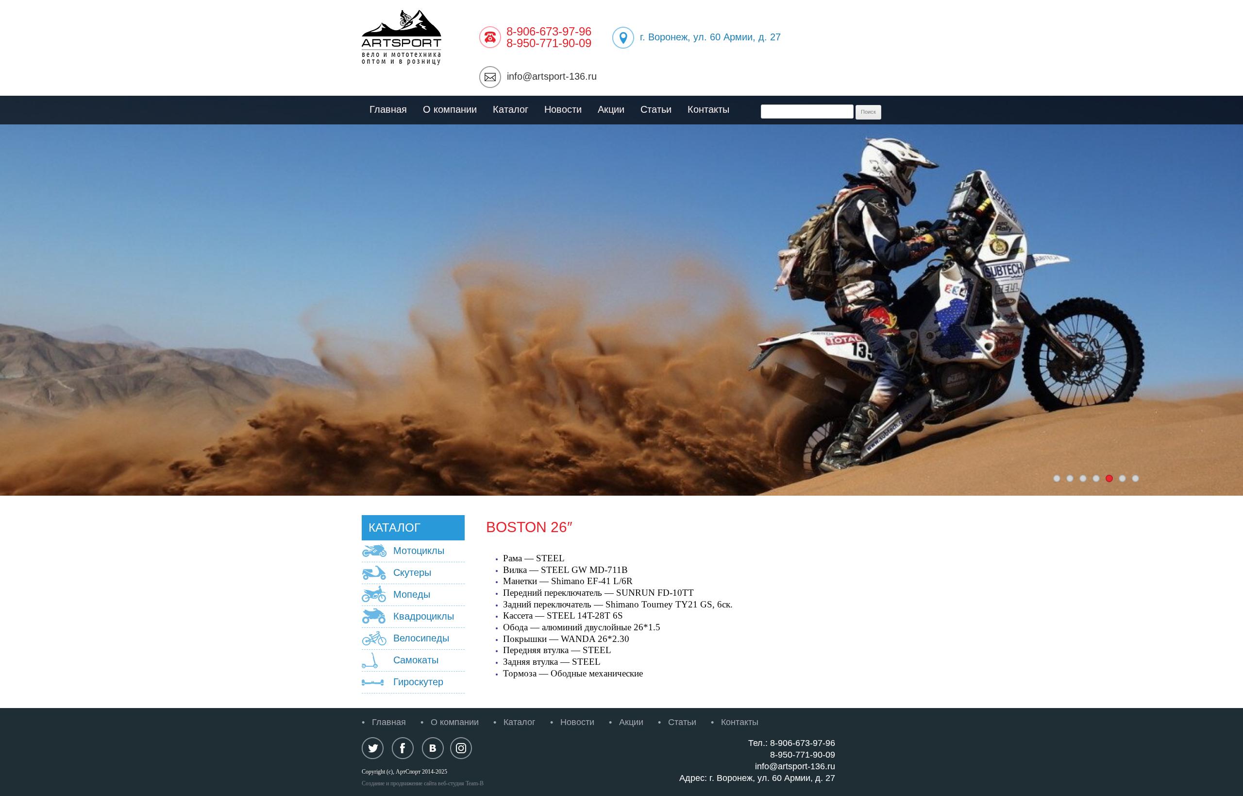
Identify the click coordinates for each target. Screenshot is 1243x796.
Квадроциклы (423, 616)
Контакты (708, 109)
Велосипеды (421, 638)
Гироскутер (418, 681)
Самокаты (415, 660)
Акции (611, 109)
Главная (388, 109)
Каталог (510, 109)
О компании (450, 109)
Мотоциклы (418, 550)
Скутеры (412, 572)
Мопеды (411, 594)
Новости (563, 109)
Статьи (656, 109)
